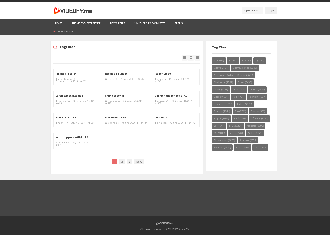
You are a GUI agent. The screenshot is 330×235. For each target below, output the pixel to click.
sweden (222, 147)
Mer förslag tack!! (116, 117)
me (219, 133)
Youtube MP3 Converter (150, 23)
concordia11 (163, 100)
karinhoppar (64, 142)
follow (244, 104)
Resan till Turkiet (116, 73)
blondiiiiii (161, 78)
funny (258, 111)
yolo (260, 147)
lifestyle (259, 118)
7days (221, 67)
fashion (257, 96)
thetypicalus (113, 100)
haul (240, 118)
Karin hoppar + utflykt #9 (72, 137)
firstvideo (223, 104)
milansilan (63, 122)
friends (222, 111)
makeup (255, 125)
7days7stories (245, 67)
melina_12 (112, 78)
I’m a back (161, 117)
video (242, 147)
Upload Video (252, 10)
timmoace (162, 122)
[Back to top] (317, 226)
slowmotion (224, 140)
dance (257, 89)
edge (221, 96)
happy (221, 118)
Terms (179, 23)
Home (58, 23)
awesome (223, 75)
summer (247, 140)
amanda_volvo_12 (67, 78)
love (235, 125)
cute (239, 89)
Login (271, 10)
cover (245, 82)
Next (139, 161)
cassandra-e (113, 122)
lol (219, 125)
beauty (245, 75)
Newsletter (117, 23)
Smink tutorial (114, 95)
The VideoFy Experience (86, 23)
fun (240, 111)
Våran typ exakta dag (69, 95)
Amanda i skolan (66, 73)
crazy (221, 89)
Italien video (163, 73)
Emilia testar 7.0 (66, 117)
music (236, 133)
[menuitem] (58, 23)
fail (238, 96)
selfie (255, 133)
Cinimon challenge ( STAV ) (171, 95)
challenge (223, 82)
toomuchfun (64, 100)
